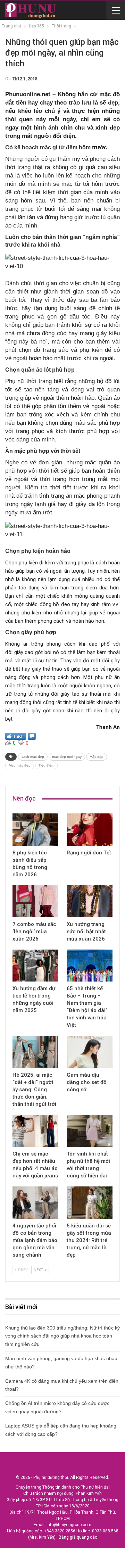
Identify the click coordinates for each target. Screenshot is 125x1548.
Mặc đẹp (96, 757)
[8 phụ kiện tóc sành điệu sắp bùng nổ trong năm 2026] (35, 829)
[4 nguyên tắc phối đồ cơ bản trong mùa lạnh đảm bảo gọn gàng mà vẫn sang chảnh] (35, 1202)
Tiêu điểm (46, 765)
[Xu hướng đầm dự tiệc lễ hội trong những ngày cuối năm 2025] (35, 966)
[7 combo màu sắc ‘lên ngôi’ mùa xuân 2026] (35, 901)
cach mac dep (33, 757)
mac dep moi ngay (67, 757)
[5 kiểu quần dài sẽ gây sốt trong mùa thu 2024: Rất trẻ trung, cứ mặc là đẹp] (89, 1202)
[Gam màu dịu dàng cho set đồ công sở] (89, 1052)
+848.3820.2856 (59, 1531)
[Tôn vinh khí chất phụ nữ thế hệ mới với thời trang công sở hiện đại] (89, 1131)
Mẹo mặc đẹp (20, 765)
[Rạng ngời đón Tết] (89, 829)
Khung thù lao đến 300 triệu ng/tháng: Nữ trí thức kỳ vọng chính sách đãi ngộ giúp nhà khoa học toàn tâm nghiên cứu (62, 1336)
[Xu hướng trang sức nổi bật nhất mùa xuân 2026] (89, 901)
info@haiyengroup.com (69, 1524)
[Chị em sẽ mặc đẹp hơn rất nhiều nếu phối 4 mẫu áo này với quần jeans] (35, 1131)
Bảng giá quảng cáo (78, 1537)
